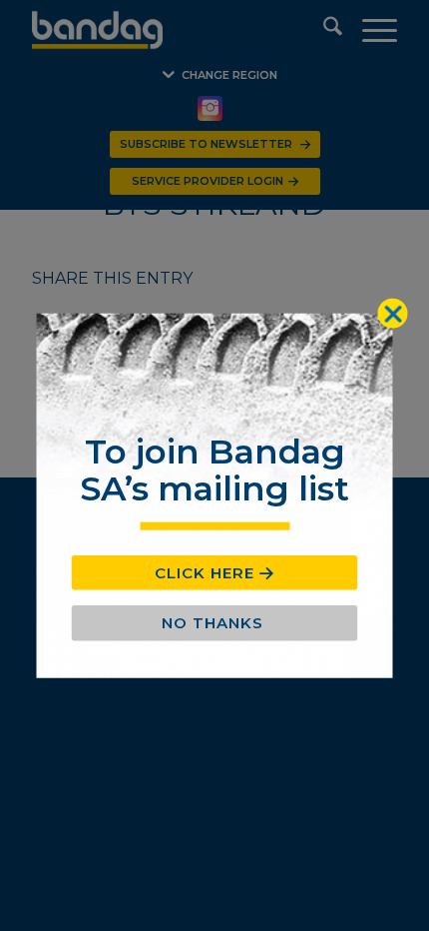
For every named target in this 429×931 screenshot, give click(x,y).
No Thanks (212, 622)
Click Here (204, 572)
